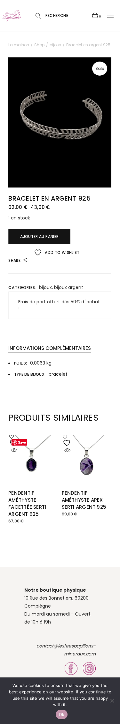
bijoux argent (68, 287)
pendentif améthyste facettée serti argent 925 (27, 503)
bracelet (58, 374)
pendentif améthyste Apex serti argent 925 (84, 500)
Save (22, 442)
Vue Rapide (14, 450)
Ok (62, 714)
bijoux (45, 287)
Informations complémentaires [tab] (49, 348)
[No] (112, 701)
